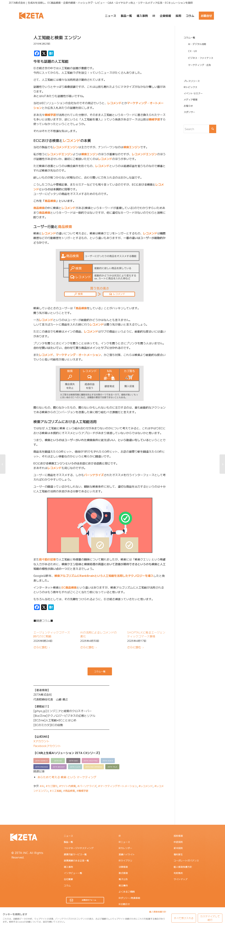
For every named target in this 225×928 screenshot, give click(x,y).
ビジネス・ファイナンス (200, 58)
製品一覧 (68, 842)
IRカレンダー (125, 848)
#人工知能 (56, 790)
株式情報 (123, 873)
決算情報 (123, 866)
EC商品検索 (69, 587)
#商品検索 (69, 790)
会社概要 (68, 879)
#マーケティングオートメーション (117, 786)
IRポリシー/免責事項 (129, 898)
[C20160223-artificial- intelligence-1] (17, 51)
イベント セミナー (193, 93)
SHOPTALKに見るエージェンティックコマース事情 (146, 634)
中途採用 (178, 842)
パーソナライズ (94, 475)
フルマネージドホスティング (79, 848)
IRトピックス (190, 87)
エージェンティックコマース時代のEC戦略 (51, 634)
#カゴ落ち (51, 786)
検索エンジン (131, 147)
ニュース (68, 835)
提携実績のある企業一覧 (76, 860)
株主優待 (123, 885)
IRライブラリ (125, 860)
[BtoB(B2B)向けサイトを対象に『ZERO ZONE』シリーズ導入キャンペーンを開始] (222, 464)
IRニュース (124, 842)
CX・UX (192, 51)
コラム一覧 (189, 37)
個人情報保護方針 (183, 866)
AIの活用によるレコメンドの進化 (98, 634)
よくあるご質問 (127, 891)
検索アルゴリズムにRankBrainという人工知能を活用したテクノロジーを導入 (103, 575)
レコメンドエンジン (65, 147)
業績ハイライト (127, 854)
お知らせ (188, 105)
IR (120, 835)
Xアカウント (41, 741)
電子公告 (123, 879)
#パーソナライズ (87, 786)
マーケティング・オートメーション (78, 355)
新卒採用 (178, 848)
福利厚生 (178, 854)
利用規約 (178, 873)
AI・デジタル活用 (197, 44)
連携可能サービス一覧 (75, 854)
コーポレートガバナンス (186, 860)
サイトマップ (180, 879)
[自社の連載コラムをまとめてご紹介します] (2, 464)
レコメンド (114, 103)
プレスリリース (192, 81)
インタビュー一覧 (73, 873)
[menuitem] (110, 15)
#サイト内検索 (67, 786)
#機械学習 (82, 790)
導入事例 (68, 866)
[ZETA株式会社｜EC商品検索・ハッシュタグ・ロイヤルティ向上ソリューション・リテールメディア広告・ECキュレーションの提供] (31, 15)
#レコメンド (146, 786)
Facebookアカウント (47, 746)
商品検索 (50, 201)
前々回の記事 (47, 559)
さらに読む (40, 647)
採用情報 (178, 835)
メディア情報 (190, 99)
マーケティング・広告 (199, 65)
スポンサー (189, 112)
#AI (42, 786)
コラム (67, 885)
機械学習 (50, 115)
